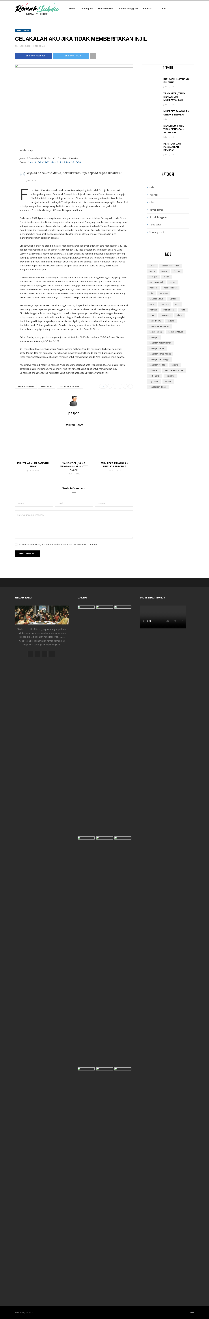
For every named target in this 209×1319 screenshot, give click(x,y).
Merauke (165, 304)
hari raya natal (156, 282)
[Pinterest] (120, 386)
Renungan (46, 386)
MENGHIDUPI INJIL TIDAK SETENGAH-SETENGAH (173, 129)
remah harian (26, 386)
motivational (168, 309)
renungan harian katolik (160, 354)
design (164, 271)
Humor (173, 282)
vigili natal (154, 381)
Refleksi (171, 321)
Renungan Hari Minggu (159, 359)
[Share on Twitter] (115, 386)
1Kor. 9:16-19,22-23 (39, 162)
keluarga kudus (156, 298)
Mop (177, 304)
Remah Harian (105, 8)
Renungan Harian (70, 386)
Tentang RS (86, 8)
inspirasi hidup (170, 287)
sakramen (153, 370)
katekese (164, 293)
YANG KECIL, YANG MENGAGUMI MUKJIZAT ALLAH (74, 466)
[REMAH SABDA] (37, 8)
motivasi (153, 309)
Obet (163, 8)
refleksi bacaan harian (159, 326)
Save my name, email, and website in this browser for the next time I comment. (58, 544)
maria (151, 304)
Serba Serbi (155, 224)
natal (183, 309)
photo (179, 315)
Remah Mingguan (128, 8)
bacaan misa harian (170, 265)
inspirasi (153, 287)
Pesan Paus (165, 315)
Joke (151, 293)
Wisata (168, 381)
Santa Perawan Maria (174, 370)
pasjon (74, 413)
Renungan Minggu (157, 365)
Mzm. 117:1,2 (58, 162)
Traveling (170, 376)
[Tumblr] (130, 386)
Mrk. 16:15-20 (73, 162)
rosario (175, 365)
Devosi (177, 271)
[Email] (125, 386)
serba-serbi (154, 376)
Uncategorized (156, 232)
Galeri (152, 187)
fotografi (153, 276)
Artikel (152, 265)
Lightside (173, 298)
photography (155, 321)
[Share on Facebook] (109, 386)
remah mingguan (175, 332)
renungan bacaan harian (160, 343)
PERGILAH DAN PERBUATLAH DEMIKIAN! (172, 147)
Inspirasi (147, 8)
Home (72, 8)
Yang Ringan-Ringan (157, 387)
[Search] (191, 8)
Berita (152, 271)
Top (192, 1312)
